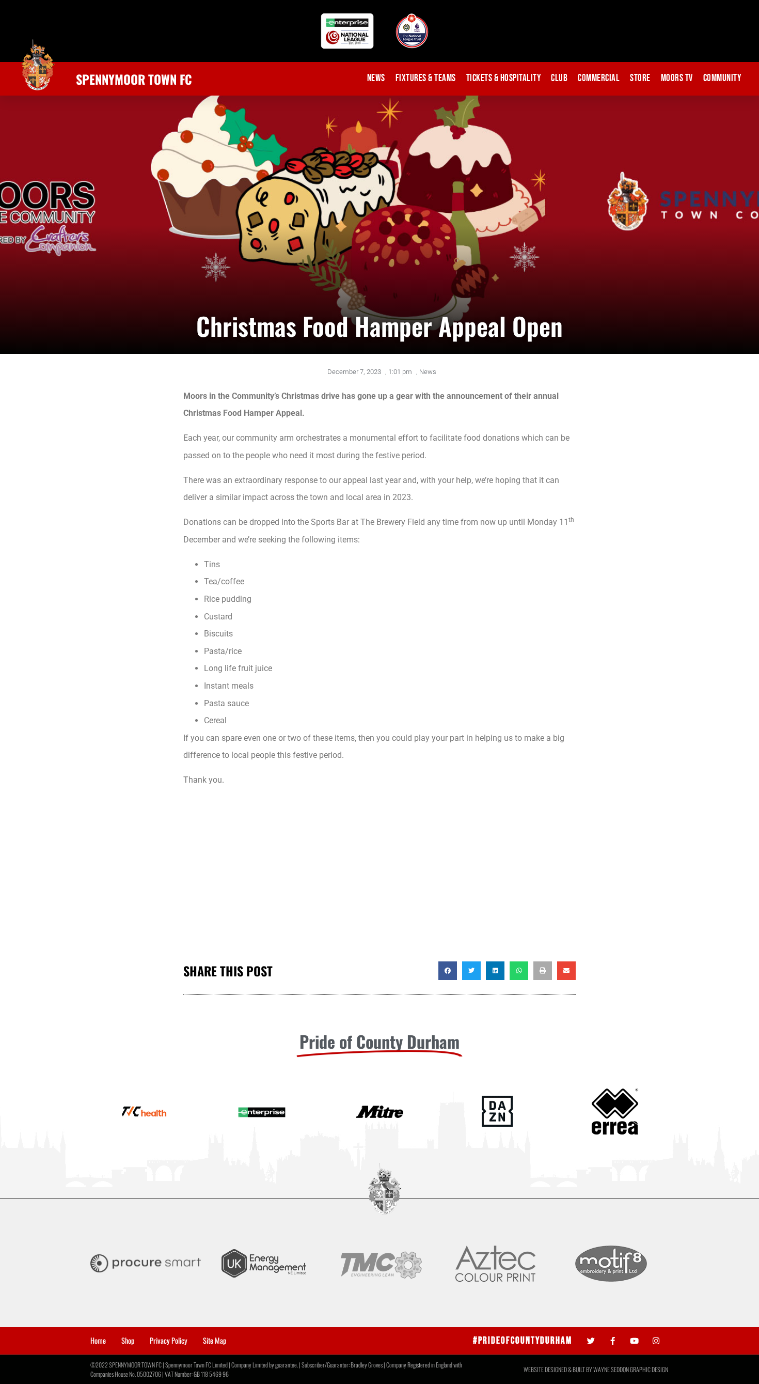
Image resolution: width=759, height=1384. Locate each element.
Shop (127, 1340)
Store (640, 78)
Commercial (599, 78)
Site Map (214, 1340)
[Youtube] (634, 1340)
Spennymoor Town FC (134, 79)
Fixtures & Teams (426, 78)
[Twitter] (590, 1340)
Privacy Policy (168, 1340)
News (376, 78)
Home (98, 1340)
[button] (447, 970)
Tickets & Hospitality (503, 78)
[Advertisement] (379, 878)
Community (722, 78)
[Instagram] (656, 1340)
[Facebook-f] (612, 1340)
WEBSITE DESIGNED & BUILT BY (558, 1369)
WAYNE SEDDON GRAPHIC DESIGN (630, 1369)
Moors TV (677, 78)
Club (559, 78)
